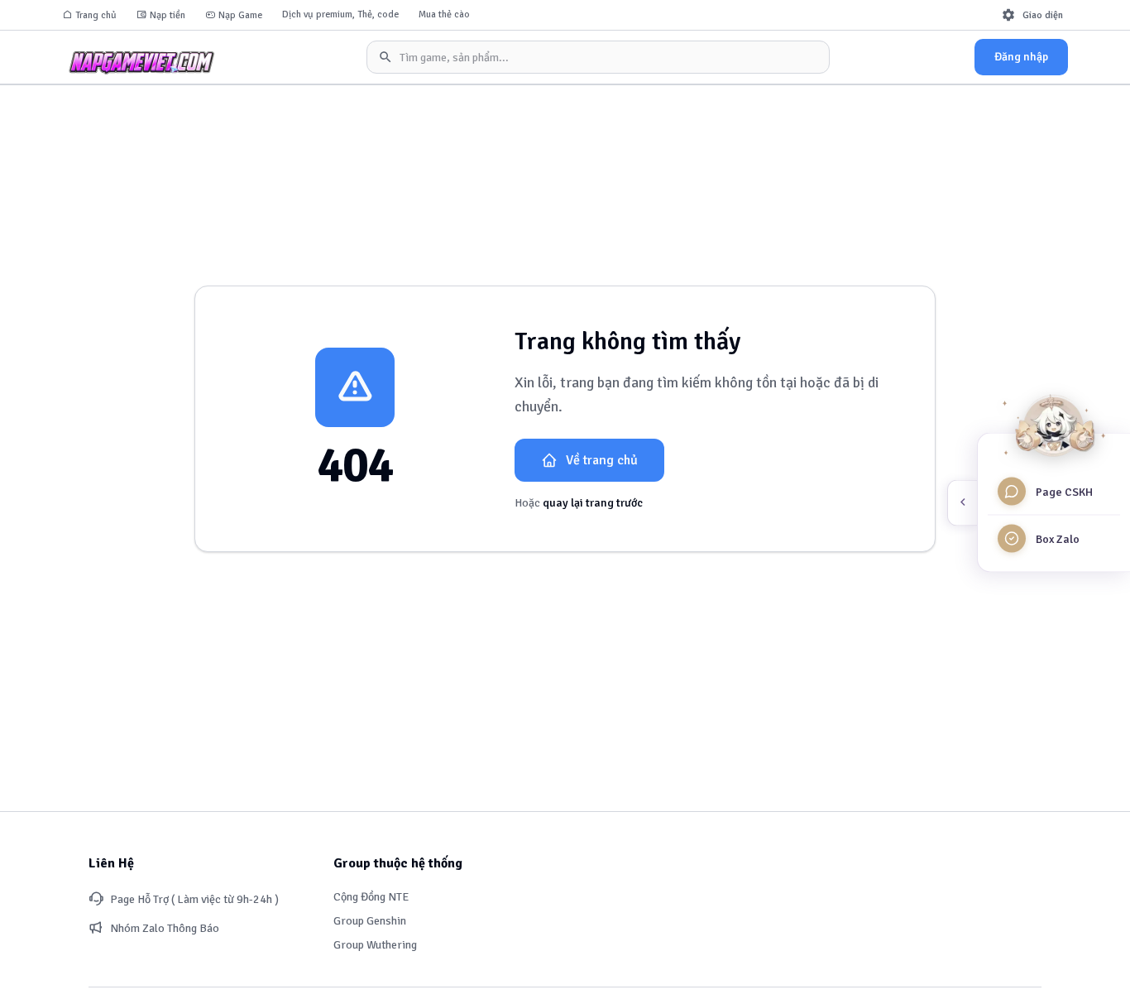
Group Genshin (369, 921)
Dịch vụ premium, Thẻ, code (340, 14)
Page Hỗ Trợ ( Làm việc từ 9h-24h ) (194, 899)
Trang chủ (96, 15)
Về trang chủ (602, 460)
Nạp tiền (167, 15)
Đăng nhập (1021, 57)
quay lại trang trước (593, 503)
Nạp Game (240, 15)
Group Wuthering (375, 945)
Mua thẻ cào (444, 14)
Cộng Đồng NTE (371, 897)
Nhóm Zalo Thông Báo (164, 928)
